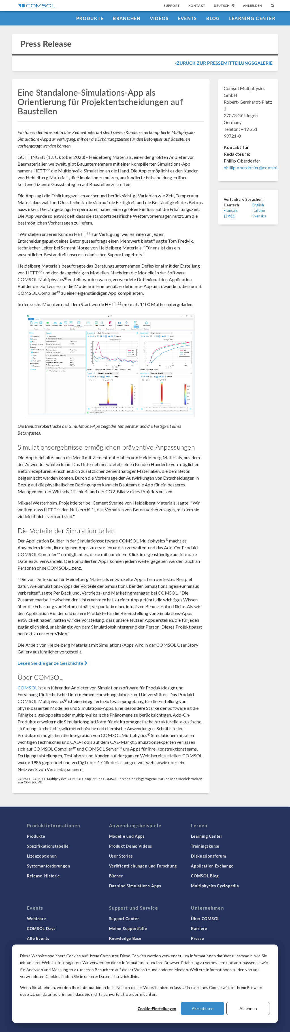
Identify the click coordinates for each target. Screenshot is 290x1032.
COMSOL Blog (205, 876)
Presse (197, 938)
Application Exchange (212, 866)
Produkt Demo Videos (130, 846)
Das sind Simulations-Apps (135, 885)
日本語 (229, 216)
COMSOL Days (41, 928)
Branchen (126, 18)
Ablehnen (248, 1008)
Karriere (199, 928)
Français (231, 210)
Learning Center (252, 18)
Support (172, 5)
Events (187, 18)
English (258, 205)
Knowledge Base (125, 938)
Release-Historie (43, 876)
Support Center (124, 918)
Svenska (259, 216)
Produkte (90, 18)
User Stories (121, 856)
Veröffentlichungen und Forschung (143, 866)
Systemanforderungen (48, 866)
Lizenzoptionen (42, 856)
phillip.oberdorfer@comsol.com (255, 167)
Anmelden (253, 5)
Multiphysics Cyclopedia (215, 885)
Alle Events (38, 938)
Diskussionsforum (208, 856)
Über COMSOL (205, 918)
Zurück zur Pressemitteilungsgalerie (224, 63)
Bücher (116, 876)
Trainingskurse (205, 846)
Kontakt (197, 5)
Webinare (36, 918)
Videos (159, 18)
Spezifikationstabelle (48, 846)
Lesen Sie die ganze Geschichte (51, 663)
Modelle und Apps (127, 836)
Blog (213, 18)
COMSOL (27, 687)
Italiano (258, 210)
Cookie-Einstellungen (157, 1008)
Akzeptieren (203, 1008)
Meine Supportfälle (128, 928)
